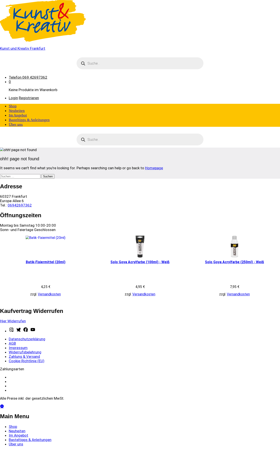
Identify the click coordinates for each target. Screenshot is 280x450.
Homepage (154, 168)
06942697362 (20, 205)
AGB (12, 343)
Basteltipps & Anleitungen (29, 120)
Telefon (15, 77)
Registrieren (29, 98)
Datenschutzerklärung (27, 339)
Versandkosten (49, 294)
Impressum (18, 348)
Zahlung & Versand (24, 356)
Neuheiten (17, 111)
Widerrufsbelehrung (25, 352)
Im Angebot (18, 115)
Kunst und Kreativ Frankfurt (22, 48)
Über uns (16, 124)
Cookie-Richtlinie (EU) (26, 361)
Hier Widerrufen (13, 321)
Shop (13, 106)
